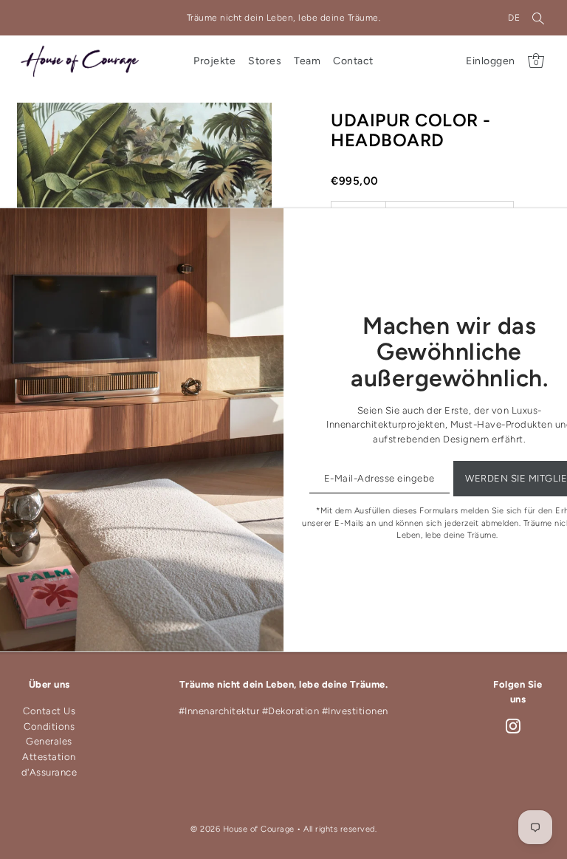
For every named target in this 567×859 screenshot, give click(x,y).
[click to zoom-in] (248, 126)
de (514, 18)
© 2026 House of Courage (242, 829)
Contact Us (49, 710)
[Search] (538, 17)
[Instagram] (513, 725)
